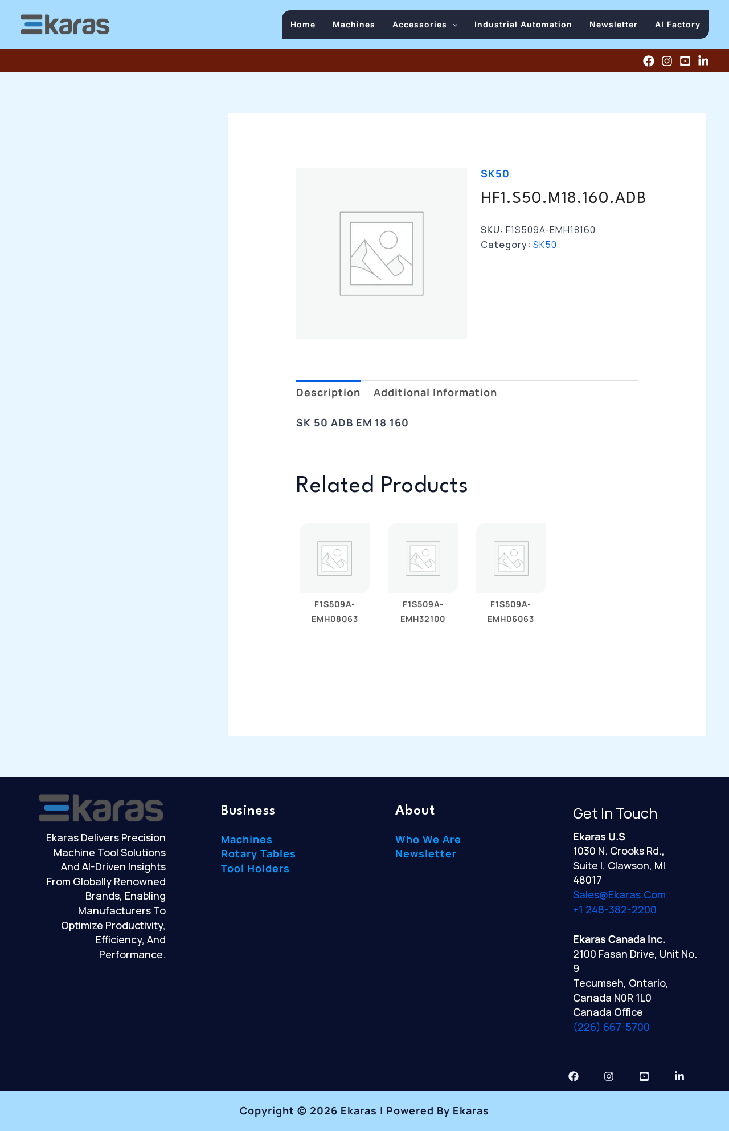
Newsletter (613, 24)
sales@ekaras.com (619, 894)
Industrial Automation (523, 24)
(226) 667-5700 (611, 1027)
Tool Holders (255, 868)
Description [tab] (328, 392)
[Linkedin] (703, 61)
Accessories (419, 24)
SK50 (495, 173)
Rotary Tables (258, 853)
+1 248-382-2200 (615, 909)
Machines (354, 24)
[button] (452, 24)
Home (303, 24)
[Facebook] (648, 61)
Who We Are (428, 839)
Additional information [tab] (435, 392)
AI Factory (678, 24)
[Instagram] (667, 61)
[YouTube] (685, 61)
